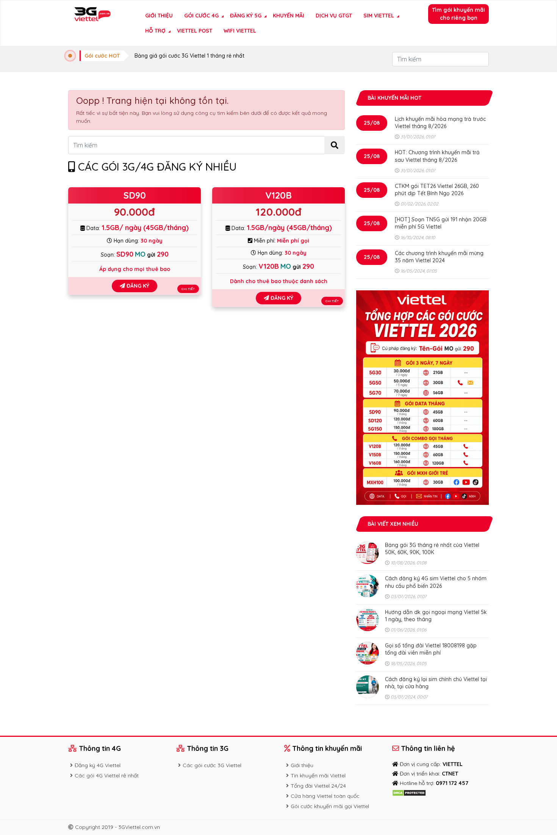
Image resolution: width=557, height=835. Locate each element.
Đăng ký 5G (245, 15)
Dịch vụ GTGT (334, 15)
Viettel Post (194, 30)
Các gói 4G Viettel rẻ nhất (107, 775)
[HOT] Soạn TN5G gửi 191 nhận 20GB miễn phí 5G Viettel (441, 223)
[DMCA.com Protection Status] (409, 792)
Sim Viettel (378, 15)
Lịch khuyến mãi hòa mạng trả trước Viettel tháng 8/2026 (440, 123)
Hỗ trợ (155, 30)
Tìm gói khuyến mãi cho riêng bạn (458, 13)
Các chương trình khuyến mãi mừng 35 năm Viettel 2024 (439, 257)
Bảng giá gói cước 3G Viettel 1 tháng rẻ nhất (189, 55)
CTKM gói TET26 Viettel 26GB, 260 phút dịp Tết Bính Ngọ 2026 (437, 190)
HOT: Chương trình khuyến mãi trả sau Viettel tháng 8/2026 (437, 156)
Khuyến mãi (288, 15)
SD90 (135, 195)
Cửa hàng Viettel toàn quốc (325, 796)
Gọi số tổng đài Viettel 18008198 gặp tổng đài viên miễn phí (431, 649)
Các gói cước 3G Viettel (212, 765)
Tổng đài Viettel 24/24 (318, 785)
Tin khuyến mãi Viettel (318, 775)
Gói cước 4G (201, 15)
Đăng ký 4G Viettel (97, 765)
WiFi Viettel (240, 30)
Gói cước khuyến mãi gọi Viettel (330, 806)
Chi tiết (188, 289)
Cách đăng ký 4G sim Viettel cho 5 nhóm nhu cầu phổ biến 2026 (436, 582)
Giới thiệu (159, 15)
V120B (278, 195)
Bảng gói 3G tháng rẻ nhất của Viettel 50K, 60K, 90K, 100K (432, 549)
